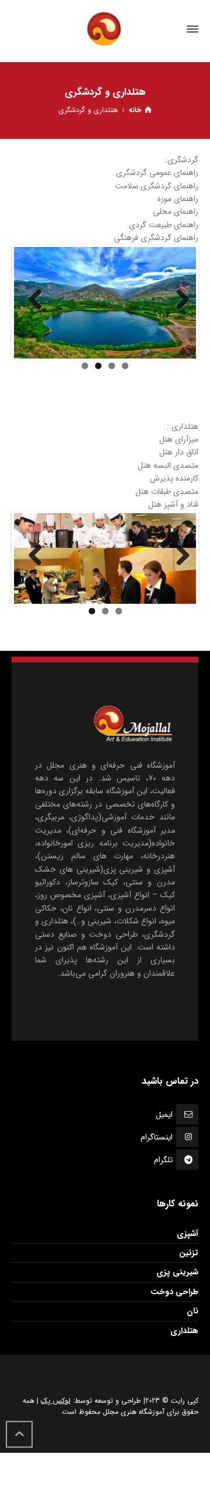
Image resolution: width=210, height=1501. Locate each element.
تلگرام (163, 1159)
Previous (31, 300)
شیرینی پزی (177, 1272)
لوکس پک (56, 1400)
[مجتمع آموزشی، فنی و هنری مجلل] (105, 29)
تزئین (188, 1252)
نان (192, 1311)
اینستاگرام (157, 1137)
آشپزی (187, 1233)
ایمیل (164, 1114)
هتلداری (184, 1330)
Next (178, 300)
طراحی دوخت (174, 1291)
